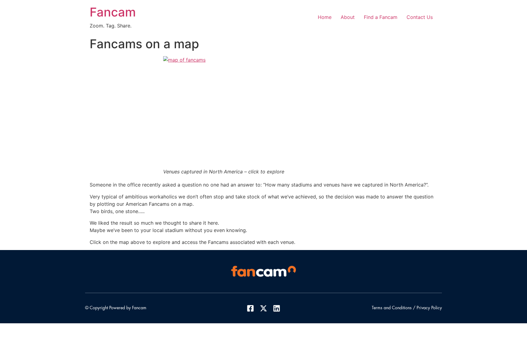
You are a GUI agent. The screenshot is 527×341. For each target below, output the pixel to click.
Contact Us (420, 17)
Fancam (113, 12)
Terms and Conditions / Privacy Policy (407, 308)
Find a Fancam (380, 17)
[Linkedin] (276, 308)
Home (325, 17)
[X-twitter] (263, 308)
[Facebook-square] (250, 308)
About (348, 17)
